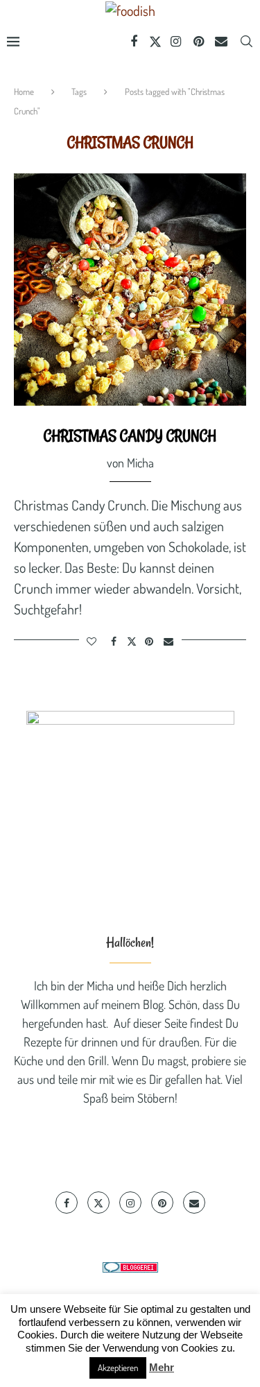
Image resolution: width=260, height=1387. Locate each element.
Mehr (161, 1367)
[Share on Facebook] (113, 641)
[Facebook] (134, 41)
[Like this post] (92, 641)
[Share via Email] (168, 641)
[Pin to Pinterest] (150, 641)
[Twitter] (155, 41)
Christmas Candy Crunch (130, 435)
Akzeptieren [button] (118, 1367)
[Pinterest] (199, 41)
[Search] (246, 41)
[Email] (221, 41)
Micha (140, 462)
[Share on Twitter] (132, 641)
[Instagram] (176, 41)
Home (24, 91)
